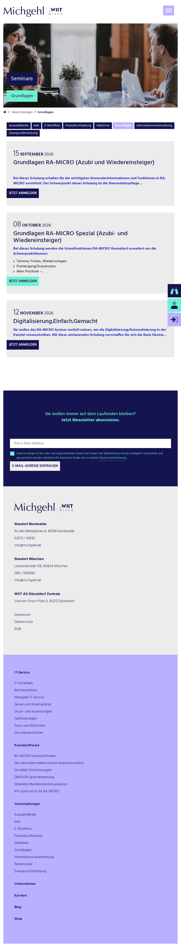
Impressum (22, 615)
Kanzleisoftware (26, 745)
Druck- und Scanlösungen (33, 711)
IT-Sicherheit (23, 683)
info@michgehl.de (27, 545)
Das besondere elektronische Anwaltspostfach (49, 763)
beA (36, 125)
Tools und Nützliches (29, 726)
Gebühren (103, 125)
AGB (17, 629)
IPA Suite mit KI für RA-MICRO (36, 791)
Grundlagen (123, 125)
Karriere (20, 896)
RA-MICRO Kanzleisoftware (34, 756)
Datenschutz (23, 622)
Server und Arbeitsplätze (32, 704)
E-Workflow (52, 125)
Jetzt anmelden (23, 193)
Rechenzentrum (25, 690)
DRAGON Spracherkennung (34, 777)
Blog (17, 907)
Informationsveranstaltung (154, 125)
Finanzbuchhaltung (78, 125)
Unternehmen (25, 884)
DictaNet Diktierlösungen (33, 770)
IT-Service (22, 673)
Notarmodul (23, 864)
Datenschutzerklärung (112, 457)
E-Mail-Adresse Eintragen (35, 466)
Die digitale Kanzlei (28, 733)
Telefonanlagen (25, 719)
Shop (18, 919)
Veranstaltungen (22, 112)
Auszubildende (18, 125)
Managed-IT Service (29, 697)
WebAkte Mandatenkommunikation (40, 784)
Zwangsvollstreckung (23, 133)
